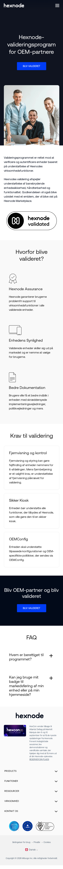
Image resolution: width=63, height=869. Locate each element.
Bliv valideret (31, 66)
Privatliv (37, 842)
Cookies (47, 842)
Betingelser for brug (21, 842)
